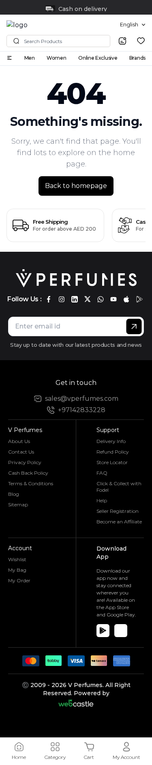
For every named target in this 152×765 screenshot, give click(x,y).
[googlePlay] (139, 299)
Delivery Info (111, 441)
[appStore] (126, 299)
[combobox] (133, 25)
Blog (13, 494)
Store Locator (112, 462)
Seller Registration (117, 511)
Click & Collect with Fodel (118, 486)
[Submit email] (134, 326)
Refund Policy (112, 452)
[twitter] (87, 299)
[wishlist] (141, 40)
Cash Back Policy (28, 473)
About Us (19, 441)
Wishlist (17, 559)
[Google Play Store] (102, 630)
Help (101, 500)
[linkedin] (74, 299)
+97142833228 (81, 410)
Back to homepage (76, 186)
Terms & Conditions (30, 483)
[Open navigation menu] (9, 58)
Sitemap (18, 504)
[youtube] (113, 299)
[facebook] (48, 299)
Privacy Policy (24, 462)
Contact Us (21, 452)
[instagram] (61, 299)
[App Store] (120, 630)
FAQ (101, 473)
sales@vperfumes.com (81, 398)
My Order (19, 580)
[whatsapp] (100, 299)
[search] (122, 41)
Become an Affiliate (119, 522)
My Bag (17, 570)
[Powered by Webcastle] (76, 703)
